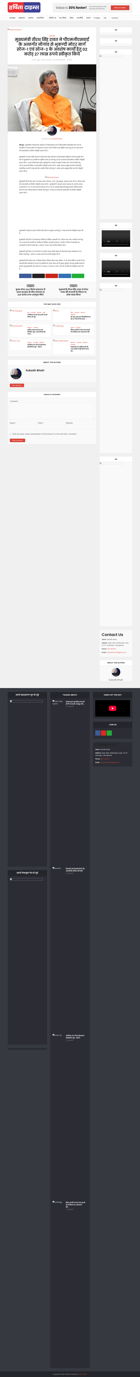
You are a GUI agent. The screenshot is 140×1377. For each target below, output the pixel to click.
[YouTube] (103, 733)
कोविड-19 (52, 18)
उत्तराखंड (12, 18)
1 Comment (69, 873)
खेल (28, 312)
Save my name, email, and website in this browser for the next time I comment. (44, 434)
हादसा (88, 18)
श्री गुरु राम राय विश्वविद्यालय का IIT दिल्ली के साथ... (81, 318)
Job (105, 18)
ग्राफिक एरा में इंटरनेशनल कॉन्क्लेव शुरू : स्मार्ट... (36, 346)
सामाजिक (40, 18)
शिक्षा (71, 18)
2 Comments (70, 706)
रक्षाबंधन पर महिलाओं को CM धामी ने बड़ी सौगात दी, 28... (80, 349)
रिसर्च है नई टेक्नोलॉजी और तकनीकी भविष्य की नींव (75, 870)
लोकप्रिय (73, 315)
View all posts (17, 385)
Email (41, 423)
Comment (14, 401)
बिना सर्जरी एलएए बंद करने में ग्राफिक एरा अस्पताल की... (81, 331)
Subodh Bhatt (60, 60)
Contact (115, 18)
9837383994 (111, 649)
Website (69, 423)
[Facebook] (97, 733)
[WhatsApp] (109, 733)
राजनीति (80, 18)
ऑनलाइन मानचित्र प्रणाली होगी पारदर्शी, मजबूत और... (75, 703)
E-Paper (97, 18)
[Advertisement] (52, 212)
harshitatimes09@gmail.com (116, 652)
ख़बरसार (22, 18)
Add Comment (47, 60)
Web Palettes (82, 1374)
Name (13, 423)
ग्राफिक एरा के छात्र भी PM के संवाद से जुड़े (37, 316)
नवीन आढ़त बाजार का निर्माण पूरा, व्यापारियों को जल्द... (36, 332)
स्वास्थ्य (30, 18)
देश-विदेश (62, 18)
